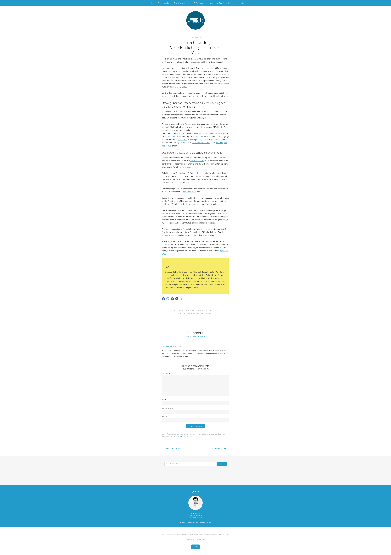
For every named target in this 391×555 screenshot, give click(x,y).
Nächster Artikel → (220, 448)
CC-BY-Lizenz (217, 534)
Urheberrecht (147, 3)
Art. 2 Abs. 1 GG (197, 160)
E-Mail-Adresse (167, 408)
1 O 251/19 (179, 176)
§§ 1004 (219, 142)
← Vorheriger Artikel (171, 448)
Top (195, 546)
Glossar (244, 3)
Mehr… (209, 523)
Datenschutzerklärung (184, 436)
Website (165, 417)
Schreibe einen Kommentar (195, 337)
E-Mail (190, 313)
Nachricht (166, 374)
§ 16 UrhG (171, 136)
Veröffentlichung (205, 313)
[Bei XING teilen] (176, 298)
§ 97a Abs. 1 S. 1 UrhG (201, 142)
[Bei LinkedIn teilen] (172, 298)
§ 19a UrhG (182, 139)
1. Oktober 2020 (196, 37)
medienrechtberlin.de (195, 517)
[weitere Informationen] (181, 298)
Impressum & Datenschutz (195, 540)
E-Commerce (199, 3)
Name (164, 399)
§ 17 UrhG (199, 136)
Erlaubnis (196, 313)
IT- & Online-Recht (181, 3)
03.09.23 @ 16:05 (179, 347)
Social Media (163, 3)
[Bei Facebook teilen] (163, 298)
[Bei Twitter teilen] (167, 298)
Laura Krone (167, 346)
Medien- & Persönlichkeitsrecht (223, 3)
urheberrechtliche (176, 124)
